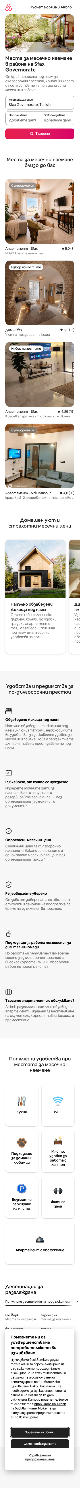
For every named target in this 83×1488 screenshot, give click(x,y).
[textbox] (22, 120)
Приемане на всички (40, 1432)
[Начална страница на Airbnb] (8, 7)
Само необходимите (40, 1444)
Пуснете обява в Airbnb (51, 7)
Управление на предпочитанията (40, 1457)
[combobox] (40, 104)
